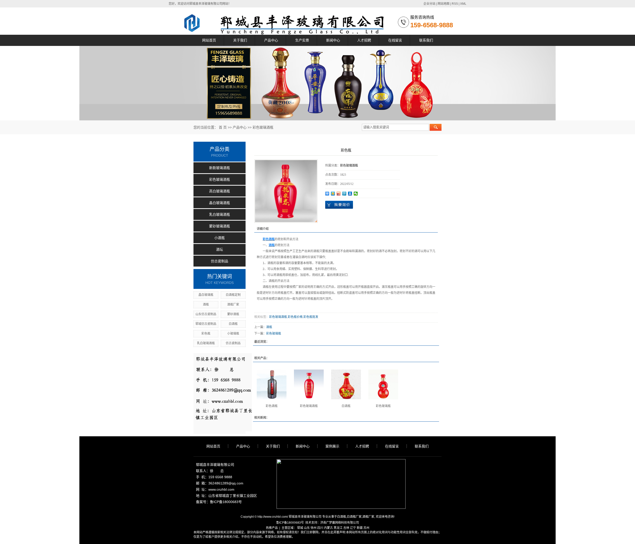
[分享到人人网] (350, 194)
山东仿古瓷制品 (205, 314)
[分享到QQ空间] (333, 194)
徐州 (314, 528)
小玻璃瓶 (233, 333)
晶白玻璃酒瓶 (219, 203)
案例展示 (332, 446)
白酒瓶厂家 (354, 516)
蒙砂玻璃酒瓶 (219, 226)
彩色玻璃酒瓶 (263, 127)
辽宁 (353, 528)
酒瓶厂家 (233, 304)
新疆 (360, 528)
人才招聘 (364, 40)
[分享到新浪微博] (339, 194)
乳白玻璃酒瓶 (219, 214)
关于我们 (240, 40)
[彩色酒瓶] (271, 384)
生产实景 (302, 40)
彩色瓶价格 (295, 317)
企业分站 (429, 3)
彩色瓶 (205, 333)
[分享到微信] (356, 194)
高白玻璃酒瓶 (219, 191)
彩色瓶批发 (310, 317)
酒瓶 (206, 304)
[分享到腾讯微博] (344, 194)
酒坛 (219, 249)
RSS (455, 3)
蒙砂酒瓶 (233, 314)
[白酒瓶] (346, 384)
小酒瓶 (219, 238)
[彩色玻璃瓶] (383, 384)
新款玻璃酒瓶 (219, 168)
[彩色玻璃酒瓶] (308, 384)
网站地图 (443, 3)
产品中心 (271, 40)
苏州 (366, 528)
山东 (307, 528)
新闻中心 (333, 40)
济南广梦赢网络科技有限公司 (339, 522)
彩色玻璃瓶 (273, 333)
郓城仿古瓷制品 (205, 324)
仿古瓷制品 (219, 261)
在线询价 (339, 205)
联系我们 (426, 40)
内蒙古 (328, 528)
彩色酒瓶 (272, 406)
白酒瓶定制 (233, 295)
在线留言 (395, 40)
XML (463, 3)
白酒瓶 (233, 324)
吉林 (346, 528)
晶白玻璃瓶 (205, 295)
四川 (320, 528)
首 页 (223, 127)
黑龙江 (338, 528)
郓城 (300, 528)
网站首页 (209, 40)
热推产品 (272, 528)
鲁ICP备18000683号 (290, 522)
